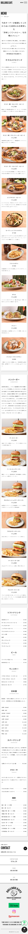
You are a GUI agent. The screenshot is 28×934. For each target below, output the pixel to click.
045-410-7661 (14, 871)
